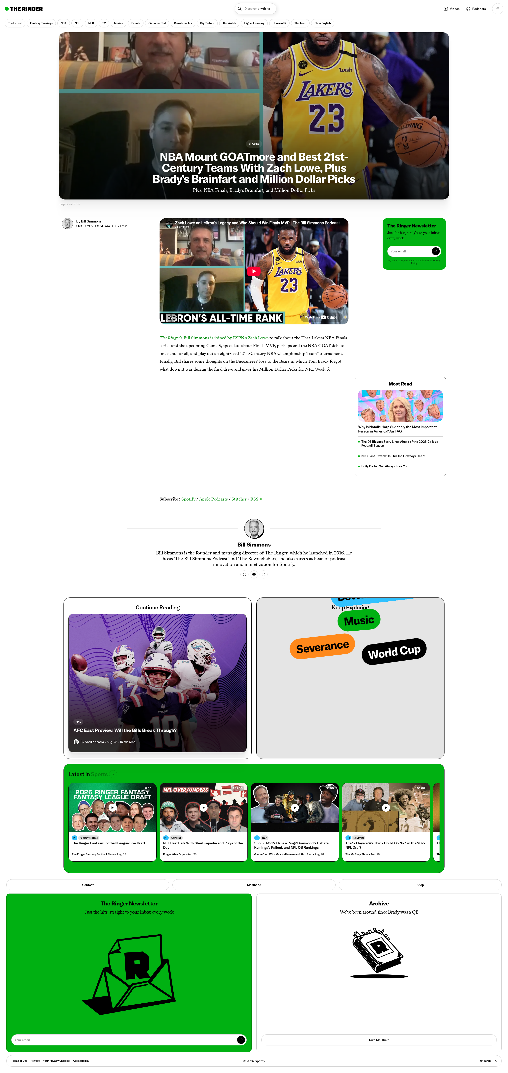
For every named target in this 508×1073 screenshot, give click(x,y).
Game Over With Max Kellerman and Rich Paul (283, 854)
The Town (300, 23)
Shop (420, 885)
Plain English (323, 23)
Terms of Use (19, 1060)
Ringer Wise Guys (174, 854)
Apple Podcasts (213, 499)
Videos (455, 9)
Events (135, 23)
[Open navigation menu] (497, 8)
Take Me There (379, 1040)
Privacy (35, 1060)
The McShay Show (356, 854)
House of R (279, 23)
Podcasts (479, 9)
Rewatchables (183, 23)
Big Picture (207, 23)
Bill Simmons (91, 221)
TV (104, 23)
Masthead (254, 885)
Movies (118, 23)
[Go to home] (24, 9)
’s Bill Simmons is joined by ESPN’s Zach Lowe (214, 337)
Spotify (188, 499)
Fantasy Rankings (41, 23)
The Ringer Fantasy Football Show (93, 854)
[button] (256, 8)
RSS (256, 499)
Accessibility (81, 1060)
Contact (88, 885)
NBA (63, 23)
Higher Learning (254, 23)
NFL (77, 23)
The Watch (229, 23)
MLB (91, 23)
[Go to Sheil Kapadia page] (76, 742)
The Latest (15, 23)
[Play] (204, 808)
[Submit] (436, 251)
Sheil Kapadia (94, 742)
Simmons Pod (156, 23)
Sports (254, 144)
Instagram (485, 1060)
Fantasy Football (89, 837)
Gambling (176, 837)
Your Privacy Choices (56, 1060)
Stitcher (239, 499)
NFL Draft (358, 837)
